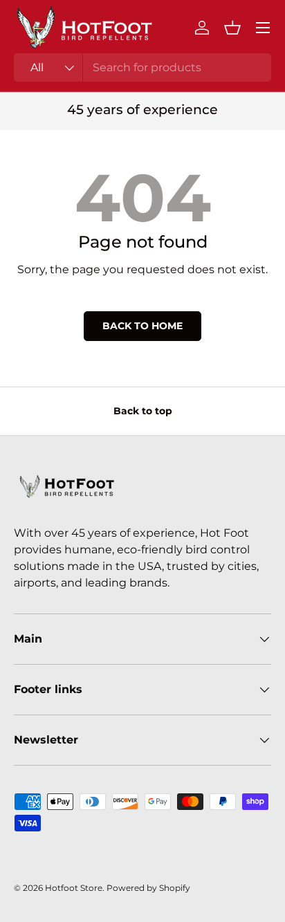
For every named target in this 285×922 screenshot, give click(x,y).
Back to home (142, 326)
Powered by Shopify (148, 888)
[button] (232, 27)
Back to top (142, 411)
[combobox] (142, 67)
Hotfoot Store (73, 888)
